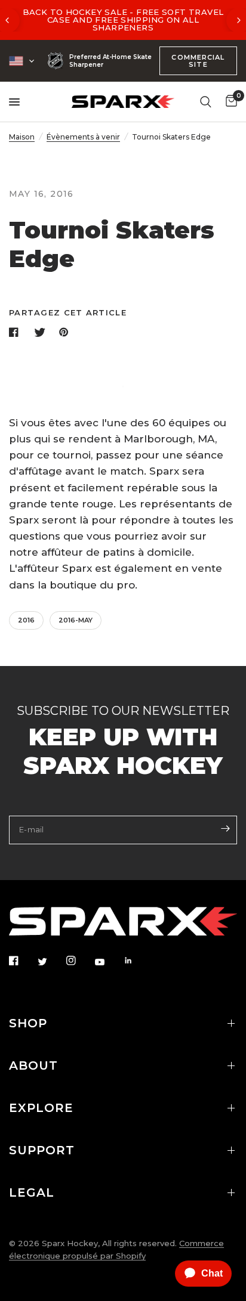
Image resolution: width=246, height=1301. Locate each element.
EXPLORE (41, 1108)
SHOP (28, 1023)
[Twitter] (51, 961)
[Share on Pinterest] (66, 332)
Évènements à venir (83, 136)
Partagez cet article (68, 313)
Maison (22, 136)
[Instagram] (79, 960)
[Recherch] (206, 102)
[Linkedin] (137, 960)
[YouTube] (108, 962)
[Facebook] (22, 960)
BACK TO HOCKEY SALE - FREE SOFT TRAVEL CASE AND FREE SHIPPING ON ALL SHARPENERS (123, 19)
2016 (26, 620)
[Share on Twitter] (41, 332)
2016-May (76, 620)
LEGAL (31, 1192)
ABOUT (33, 1065)
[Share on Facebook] (16, 332)
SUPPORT (42, 1150)
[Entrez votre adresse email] (225, 828)
